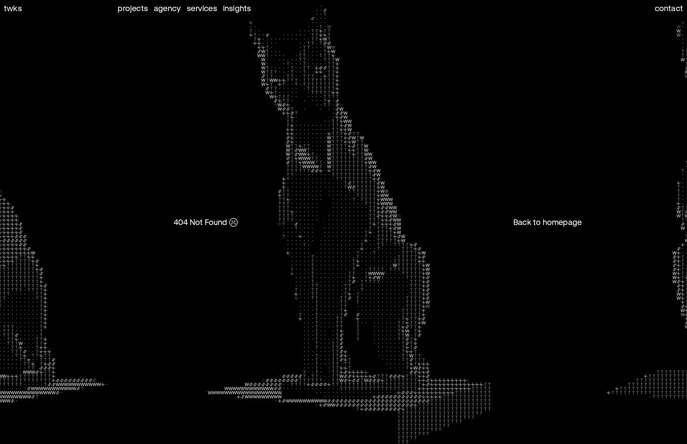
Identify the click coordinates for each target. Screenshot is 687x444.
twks (13, 8)
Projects (133, 8)
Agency (167, 8)
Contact (669, 8)
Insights (237, 8)
